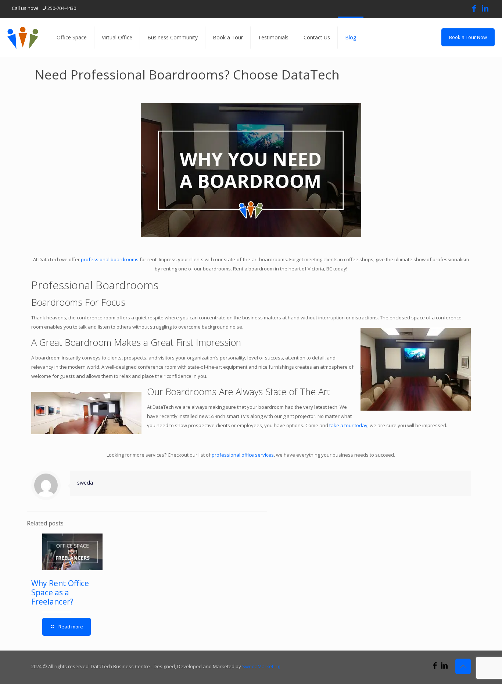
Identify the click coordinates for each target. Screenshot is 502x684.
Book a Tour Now (468, 37)
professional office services (243, 454)
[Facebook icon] (474, 8)
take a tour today (348, 425)
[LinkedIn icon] (485, 8)
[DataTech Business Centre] (22, 37)
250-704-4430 (61, 8)
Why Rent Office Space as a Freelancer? (60, 592)
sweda (85, 482)
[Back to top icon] (463, 666)
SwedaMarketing (261, 666)
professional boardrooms (110, 259)
